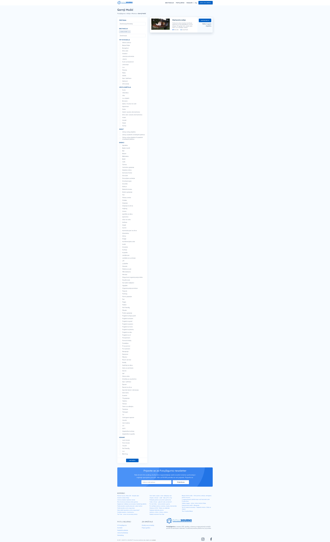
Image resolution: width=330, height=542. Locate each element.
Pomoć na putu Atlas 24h (124, 495)
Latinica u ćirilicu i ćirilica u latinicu (159, 512)
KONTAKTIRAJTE (205, 20)
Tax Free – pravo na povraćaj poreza (127, 514)
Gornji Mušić (185, 29)
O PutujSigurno (122, 525)
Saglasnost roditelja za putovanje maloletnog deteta (131, 504)
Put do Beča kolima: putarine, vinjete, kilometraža (163, 506)
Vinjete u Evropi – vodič (156, 498)
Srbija (128, 13)
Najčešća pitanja (122, 530)
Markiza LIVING (154, 508)
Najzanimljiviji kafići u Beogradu (190, 505)
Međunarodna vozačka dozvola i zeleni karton (129, 506)
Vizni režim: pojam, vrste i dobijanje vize (161, 495)
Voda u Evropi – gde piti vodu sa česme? (161, 502)
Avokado (154, 540)
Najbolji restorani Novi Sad (157, 514)
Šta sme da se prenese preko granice (127, 502)
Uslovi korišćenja (122, 533)
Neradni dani (135, 495)
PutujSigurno (121, 13)
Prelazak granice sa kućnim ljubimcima (160, 500)
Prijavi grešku (146, 528)
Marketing (120, 535)
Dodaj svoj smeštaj (205, 2)
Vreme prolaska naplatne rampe (126, 500)
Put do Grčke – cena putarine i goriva (160, 504)
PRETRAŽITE (132, 460)
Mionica (134, 13)
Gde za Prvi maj (167, 498)
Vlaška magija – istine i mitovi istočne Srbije (194, 503)
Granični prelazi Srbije (123, 498)
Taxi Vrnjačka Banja (187, 511)
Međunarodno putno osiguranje (126, 508)
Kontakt (119, 528)
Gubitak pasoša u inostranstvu (125, 512)
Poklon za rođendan (164, 508)
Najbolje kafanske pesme (157, 510)
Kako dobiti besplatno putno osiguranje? (128, 510)
